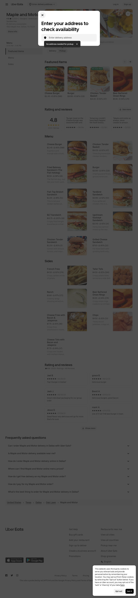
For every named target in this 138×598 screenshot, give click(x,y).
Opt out (118, 591)
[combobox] (71, 37)
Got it (129, 591)
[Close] (42, 15)
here (122, 585)
